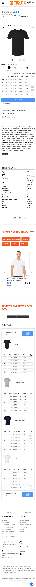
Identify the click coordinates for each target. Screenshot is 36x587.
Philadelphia (6, 568)
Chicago (27, 566)
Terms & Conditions (25, 529)
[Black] (9, 67)
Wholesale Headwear (8, 531)
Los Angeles (19, 566)
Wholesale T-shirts (7, 529)
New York (5, 566)
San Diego (29, 568)
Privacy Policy (5, 578)
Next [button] (33, 43)
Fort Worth (22, 570)
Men (15, 243)
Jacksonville (31, 570)
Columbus (6, 572)
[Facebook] (10, 217)
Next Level (5, 26)
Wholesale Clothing (7, 527)
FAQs (23, 554)
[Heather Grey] (15, 68)
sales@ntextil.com (7, 557)
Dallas (4, 570)
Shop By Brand (6, 522)
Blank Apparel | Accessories (11, 239)
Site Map (24, 578)
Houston (13, 568)
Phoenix (11, 566)
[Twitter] (15, 217)
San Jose (10, 570)
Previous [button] (4, 43)
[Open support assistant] (32, 584)
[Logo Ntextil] (18, 3)
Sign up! (28, 512)
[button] (27, 3)
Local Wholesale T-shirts (8, 524)
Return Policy (23, 527)
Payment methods (24, 520)
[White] (21, 68)
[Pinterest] (20, 217)
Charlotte (13, 572)
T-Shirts (25, 239)
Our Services (23, 522)
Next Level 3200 (6, 116)
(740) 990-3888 (8, 542)
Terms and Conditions (15, 578)
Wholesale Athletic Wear (8, 536)
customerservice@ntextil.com (10, 553)
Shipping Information (25, 524)
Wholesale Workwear (8, 534)
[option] (18, 42)
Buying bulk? (5, 520)
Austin (16, 570)
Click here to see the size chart (25, 73)
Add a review (18, 317)
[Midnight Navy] (27, 68)
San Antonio (21, 568)
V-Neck (6, 243)
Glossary (22, 531)
